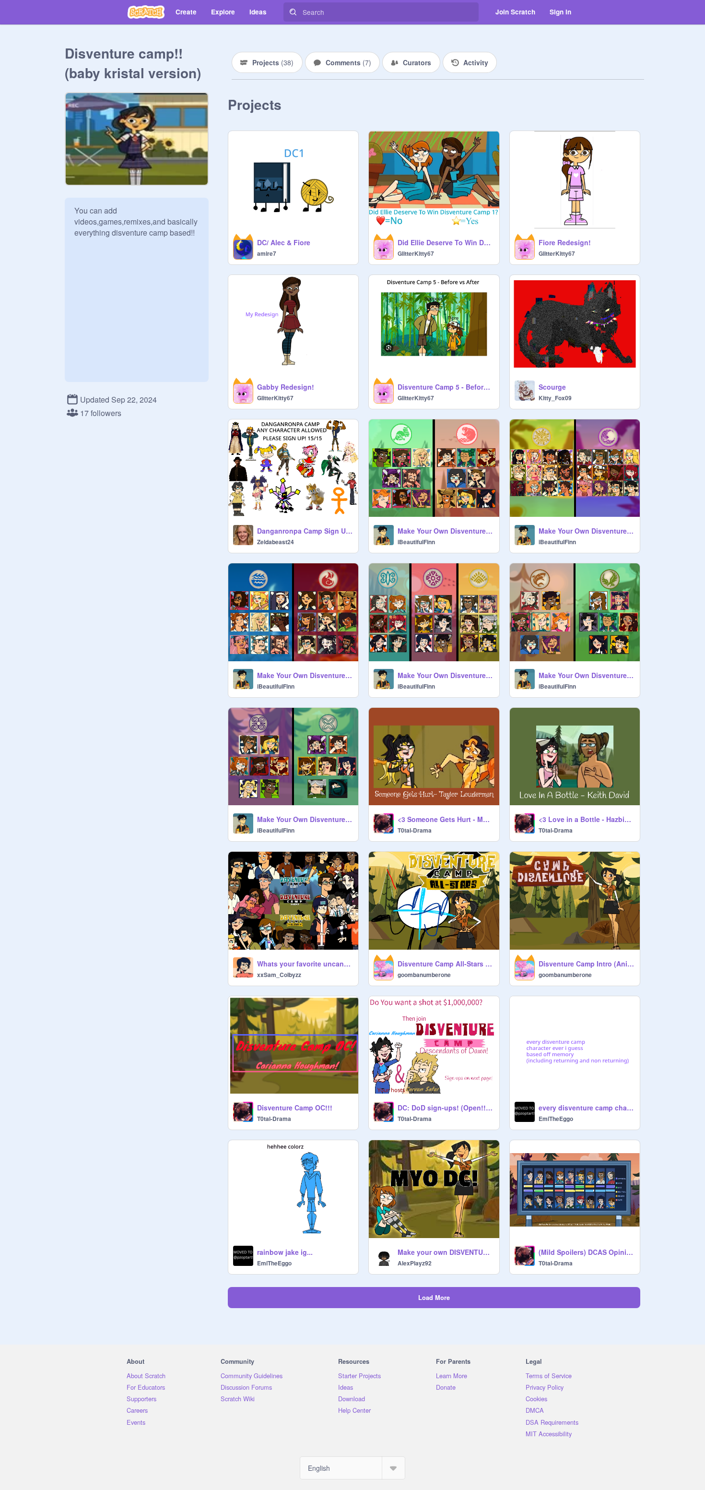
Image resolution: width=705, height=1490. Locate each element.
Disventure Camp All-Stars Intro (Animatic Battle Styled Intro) (445, 963)
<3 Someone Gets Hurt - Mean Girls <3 (445, 819)
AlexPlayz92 (415, 1263)
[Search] (293, 12)
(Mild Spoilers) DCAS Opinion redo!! (586, 1252)
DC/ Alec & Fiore (283, 242)
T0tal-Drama (415, 830)
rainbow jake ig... (285, 1252)
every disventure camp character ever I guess (586, 1107)
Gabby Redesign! (285, 387)
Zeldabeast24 (275, 541)
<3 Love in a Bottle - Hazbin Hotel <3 (586, 819)
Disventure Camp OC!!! (294, 1107)
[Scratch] (146, 12)
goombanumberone (424, 974)
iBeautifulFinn (416, 541)
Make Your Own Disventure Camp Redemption (445, 531)
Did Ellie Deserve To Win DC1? (445, 242)
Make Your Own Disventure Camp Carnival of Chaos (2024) (304, 675)
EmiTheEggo (556, 1118)
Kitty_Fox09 (555, 397)
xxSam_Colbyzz (279, 974)
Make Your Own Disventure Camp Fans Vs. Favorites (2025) (586, 531)
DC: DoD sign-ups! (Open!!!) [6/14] (445, 1107)
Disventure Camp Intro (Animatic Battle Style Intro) (586, 963)
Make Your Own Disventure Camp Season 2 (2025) (586, 675)
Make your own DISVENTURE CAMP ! (445, 1252)
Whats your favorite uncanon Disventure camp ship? (304, 963)
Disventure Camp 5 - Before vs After (445, 387)
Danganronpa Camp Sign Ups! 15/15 (304, 531)
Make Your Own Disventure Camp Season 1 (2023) (304, 819)
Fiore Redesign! (565, 242)
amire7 (266, 253)
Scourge (552, 387)
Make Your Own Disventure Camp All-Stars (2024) (445, 675)
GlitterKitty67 (416, 253)
